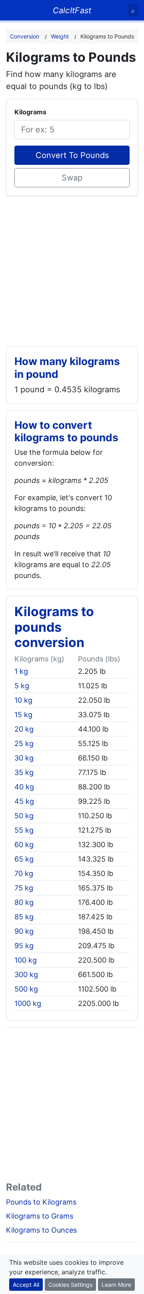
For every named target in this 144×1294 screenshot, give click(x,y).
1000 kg (27, 1003)
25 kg (24, 743)
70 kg (23, 873)
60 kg (24, 844)
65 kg (24, 859)
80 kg (24, 902)
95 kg (24, 945)
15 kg (23, 714)
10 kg (23, 700)
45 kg (24, 801)
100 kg (25, 960)
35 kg (24, 772)
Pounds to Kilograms (41, 1202)
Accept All (26, 1284)
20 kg (24, 729)
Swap (72, 178)
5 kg (21, 685)
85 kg (24, 917)
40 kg (24, 787)
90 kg (24, 931)
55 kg (24, 830)
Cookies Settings (70, 1284)
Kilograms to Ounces (41, 1230)
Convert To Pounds (72, 155)
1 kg (21, 671)
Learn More (116, 1284)
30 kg (24, 758)
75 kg (23, 888)
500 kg (26, 989)
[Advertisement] (72, 268)
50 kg (24, 815)
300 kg (26, 974)
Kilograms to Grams (39, 1216)
